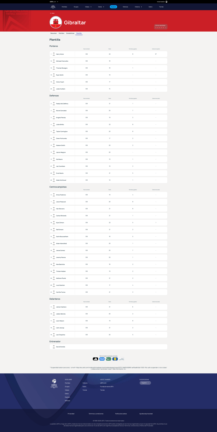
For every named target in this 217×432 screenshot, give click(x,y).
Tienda (85, 390)
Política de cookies (121, 414)
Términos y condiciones (96, 414)
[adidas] (95, 359)
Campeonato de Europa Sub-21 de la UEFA (53, 6)
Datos (67, 394)
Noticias (67, 401)
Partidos (61, 33)
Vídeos (67, 390)
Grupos (67, 386)
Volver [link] (53, 13)
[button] (88, 6)
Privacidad (71, 414)
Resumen (54, 33)
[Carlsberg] (108, 359)
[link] (64, 6)
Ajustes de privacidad (146, 414)
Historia (85, 383)
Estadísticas (70, 33)
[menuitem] (66, 6)
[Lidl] (115, 359)
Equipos (67, 397)
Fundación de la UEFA (106, 386)
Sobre (84, 386)
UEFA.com (103, 383)
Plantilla (79, 33)
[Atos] (102, 359)
